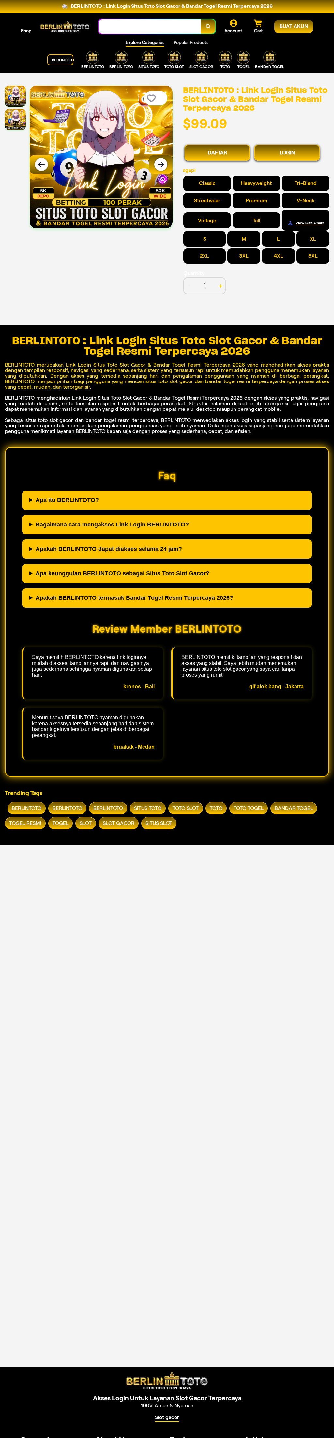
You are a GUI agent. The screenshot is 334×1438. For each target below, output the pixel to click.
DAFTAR (217, 152)
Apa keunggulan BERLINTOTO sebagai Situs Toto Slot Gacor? (122, 573)
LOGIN (287, 152)
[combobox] (150, 26)
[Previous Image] (41, 164)
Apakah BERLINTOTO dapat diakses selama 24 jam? (109, 549)
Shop (26, 30)
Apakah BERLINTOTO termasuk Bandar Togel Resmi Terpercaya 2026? (134, 598)
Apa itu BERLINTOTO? (67, 500)
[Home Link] (64, 26)
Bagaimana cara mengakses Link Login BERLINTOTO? (112, 524)
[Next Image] (161, 164)
